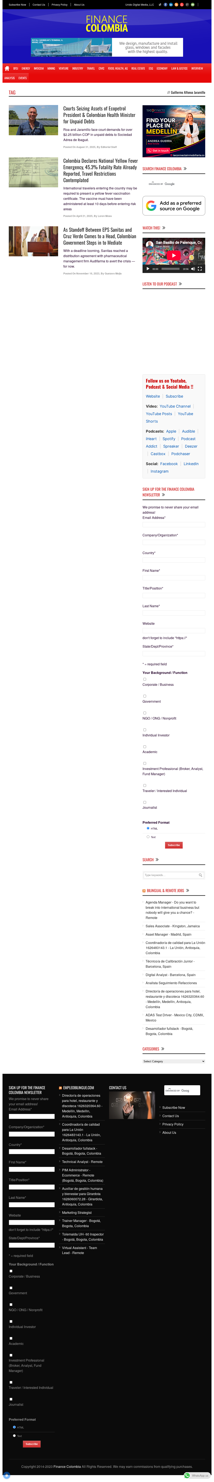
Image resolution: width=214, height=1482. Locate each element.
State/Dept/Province (158, 646)
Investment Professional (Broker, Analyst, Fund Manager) (173, 771)
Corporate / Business (158, 684)
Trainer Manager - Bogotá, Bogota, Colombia (81, 1223)
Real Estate (138, 68)
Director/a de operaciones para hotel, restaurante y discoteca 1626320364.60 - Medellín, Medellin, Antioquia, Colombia (175, 999)
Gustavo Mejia (113, 273)
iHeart (151, 439)
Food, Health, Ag (118, 68)
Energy (26, 68)
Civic (101, 68)
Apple (171, 431)
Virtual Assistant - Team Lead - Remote (79, 1250)
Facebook (169, 464)
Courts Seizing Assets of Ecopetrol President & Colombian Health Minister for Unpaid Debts (99, 114)
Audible (188, 431)
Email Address (154, 517)
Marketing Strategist (77, 1212)
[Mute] (193, 269)
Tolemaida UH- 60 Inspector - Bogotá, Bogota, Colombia (83, 1237)
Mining (51, 68)
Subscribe (174, 396)
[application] (174, 255)
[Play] (148, 269)
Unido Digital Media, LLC (139, 4)
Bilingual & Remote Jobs (165, 890)
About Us (79, 4)
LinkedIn (191, 464)
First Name (151, 570)
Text (153, 837)
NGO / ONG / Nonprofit (159, 718)
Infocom (39, 68)
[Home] (7, 68)
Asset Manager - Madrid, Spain (168, 934)
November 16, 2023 (87, 273)
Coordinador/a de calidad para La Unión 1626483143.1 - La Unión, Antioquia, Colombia (175, 947)
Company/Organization (160, 535)
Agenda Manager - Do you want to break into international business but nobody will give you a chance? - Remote (172, 910)
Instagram (160, 471)
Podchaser (180, 454)
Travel (91, 68)
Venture (64, 68)
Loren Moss (105, 216)
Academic (150, 752)
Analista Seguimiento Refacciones (171, 983)
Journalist (150, 807)
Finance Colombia (67, 1466)
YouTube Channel (175, 406)
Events (23, 78)
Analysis (9, 78)
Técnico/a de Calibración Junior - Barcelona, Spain (170, 964)
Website (153, 396)
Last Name (151, 605)
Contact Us (39, 4)
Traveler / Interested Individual (165, 790)
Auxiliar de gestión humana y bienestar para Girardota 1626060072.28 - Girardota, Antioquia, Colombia (82, 1196)
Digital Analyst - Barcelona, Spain (171, 974)
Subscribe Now (17, 4)
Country (149, 553)
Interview (197, 68)
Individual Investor (156, 735)
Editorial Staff (109, 147)
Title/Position (153, 588)
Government (152, 701)
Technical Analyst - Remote (82, 1161)
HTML (154, 828)
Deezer (191, 446)
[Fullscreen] (200, 269)
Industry (77, 68)
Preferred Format (156, 822)
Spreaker (171, 446)
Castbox (158, 454)
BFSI (15, 68)
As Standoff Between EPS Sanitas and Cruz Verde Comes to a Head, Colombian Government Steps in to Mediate (99, 236)
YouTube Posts (159, 414)
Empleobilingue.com (78, 1087)
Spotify (169, 439)
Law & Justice (179, 68)
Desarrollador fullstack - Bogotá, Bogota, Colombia (169, 1031)
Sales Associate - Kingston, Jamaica (173, 926)
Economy (162, 68)
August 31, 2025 (86, 147)
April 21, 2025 (84, 216)
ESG (151, 68)
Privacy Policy (60, 4)
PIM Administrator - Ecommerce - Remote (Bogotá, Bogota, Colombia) (82, 1175)
